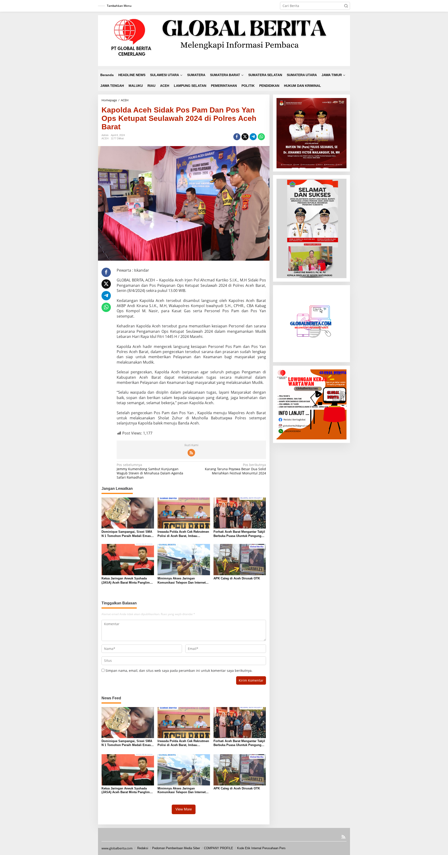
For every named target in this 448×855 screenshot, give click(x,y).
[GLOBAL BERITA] (224, 40)
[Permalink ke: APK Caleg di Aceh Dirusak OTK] (240, 559)
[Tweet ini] (245, 136)
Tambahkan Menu (119, 6)
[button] (346, 6)
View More (183, 809)
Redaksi (142, 848)
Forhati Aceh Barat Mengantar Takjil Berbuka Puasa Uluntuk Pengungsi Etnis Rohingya (239, 534)
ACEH (105, 138)
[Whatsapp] (261, 136)
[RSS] (191, 452)
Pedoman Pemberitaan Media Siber (176, 848)
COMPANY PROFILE (218, 848)
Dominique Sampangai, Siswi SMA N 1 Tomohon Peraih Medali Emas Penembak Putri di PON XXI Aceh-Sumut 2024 (127, 534)
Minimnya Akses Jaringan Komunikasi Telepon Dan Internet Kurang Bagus (182, 581)
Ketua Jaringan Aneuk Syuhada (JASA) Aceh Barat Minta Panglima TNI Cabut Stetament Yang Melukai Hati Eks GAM (126, 581)
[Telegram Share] (253, 136)
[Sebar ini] (236, 136)
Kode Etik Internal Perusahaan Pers (261, 848)
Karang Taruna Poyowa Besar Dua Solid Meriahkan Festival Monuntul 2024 (235, 469)
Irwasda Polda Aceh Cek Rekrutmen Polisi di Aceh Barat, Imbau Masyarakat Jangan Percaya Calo (183, 534)
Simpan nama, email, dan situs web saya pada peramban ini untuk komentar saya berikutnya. (178, 670)
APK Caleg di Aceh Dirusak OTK (237, 578)
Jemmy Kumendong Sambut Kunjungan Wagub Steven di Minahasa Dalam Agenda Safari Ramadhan (150, 471)
